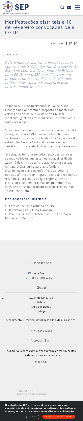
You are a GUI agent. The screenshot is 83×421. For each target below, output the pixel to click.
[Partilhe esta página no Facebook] (66, 43)
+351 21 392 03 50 (41, 277)
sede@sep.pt (42, 273)
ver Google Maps (41, 331)
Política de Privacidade (31, 394)
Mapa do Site (25, 391)
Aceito (32, 416)
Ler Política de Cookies (59, 416)
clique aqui (41, 362)
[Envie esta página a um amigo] (71, 43)
